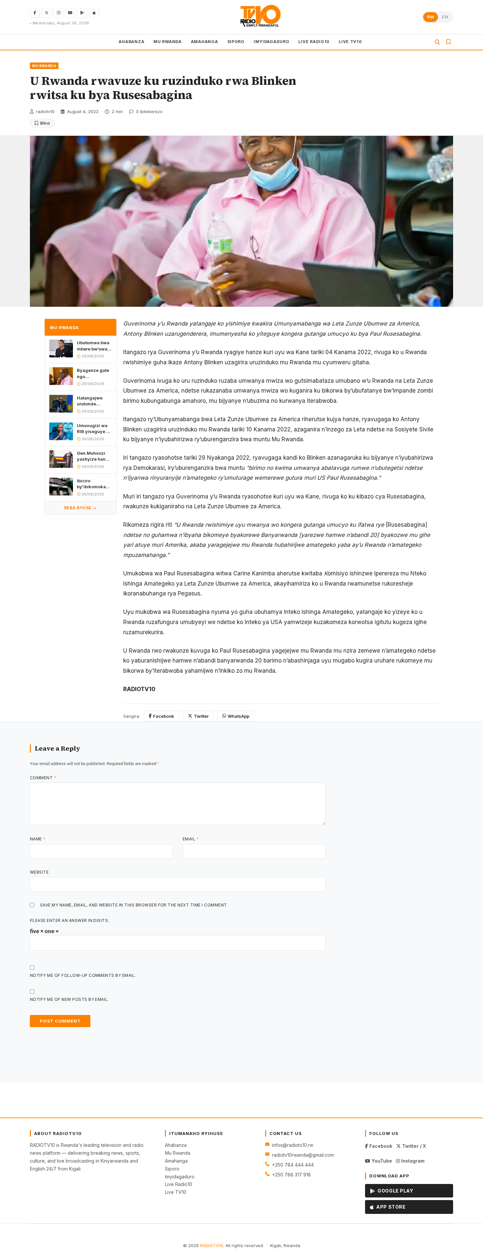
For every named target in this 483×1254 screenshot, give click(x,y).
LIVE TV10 (350, 41)
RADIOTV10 (211, 1245)
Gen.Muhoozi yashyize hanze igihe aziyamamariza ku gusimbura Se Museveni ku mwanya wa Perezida (94, 456)
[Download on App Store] (94, 13)
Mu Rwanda (177, 1153)
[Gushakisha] (437, 42)
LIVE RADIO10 (314, 41)
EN (445, 16)
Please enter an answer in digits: (69, 920)
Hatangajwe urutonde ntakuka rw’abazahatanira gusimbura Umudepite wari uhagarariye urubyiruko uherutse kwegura (94, 401)
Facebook (163, 716)
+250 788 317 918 (291, 1174)
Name (38, 838)
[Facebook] (35, 13)
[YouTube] (70, 13)
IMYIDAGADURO (271, 41)
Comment (43, 777)
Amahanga (176, 1161)
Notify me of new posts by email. (69, 999)
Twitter (201, 716)
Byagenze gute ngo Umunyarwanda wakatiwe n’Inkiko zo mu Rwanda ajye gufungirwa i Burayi (94, 373)
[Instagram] (58, 13)
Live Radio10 (178, 1184)
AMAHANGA (204, 41)
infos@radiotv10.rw (292, 1145)
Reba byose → (80, 507)
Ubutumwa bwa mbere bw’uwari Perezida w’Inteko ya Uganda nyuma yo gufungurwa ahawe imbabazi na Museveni (94, 346)
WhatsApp (238, 716)
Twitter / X (413, 1146)
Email (191, 838)
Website (39, 872)
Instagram (412, 1161)
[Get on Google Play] (82, 13)
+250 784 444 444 (293, 1165)
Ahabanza (176, 1145)
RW (430, 16)
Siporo (172, 1168)
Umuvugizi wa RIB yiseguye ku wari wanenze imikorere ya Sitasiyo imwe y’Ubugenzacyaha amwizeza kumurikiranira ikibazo (94, 428)
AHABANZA (131, 41)
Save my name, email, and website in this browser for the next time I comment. (134, 905)
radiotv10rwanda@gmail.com (303, 1155)
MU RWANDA (167, 41)
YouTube (381, 1161)
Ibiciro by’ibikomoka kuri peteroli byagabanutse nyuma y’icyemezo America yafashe (92, 484)
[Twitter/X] (47, 13)
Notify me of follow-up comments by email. (83, 975)
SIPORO (235, 41)
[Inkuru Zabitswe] (448, 42)
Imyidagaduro (180, 1176)
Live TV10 (175, 1192)
